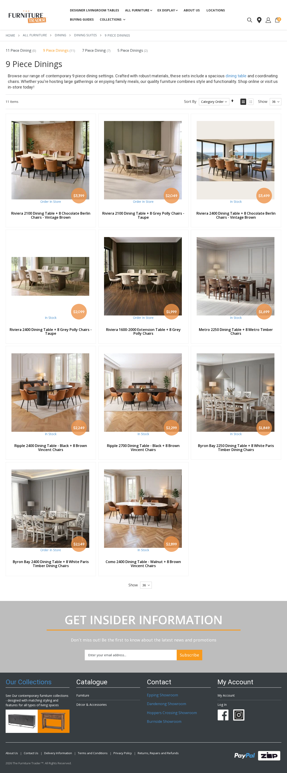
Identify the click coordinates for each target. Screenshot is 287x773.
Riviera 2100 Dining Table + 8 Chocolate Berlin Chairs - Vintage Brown (50, 215)
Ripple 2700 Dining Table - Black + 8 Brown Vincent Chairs (143, 447)
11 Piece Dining (18, 50)
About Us (12, 753)
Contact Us (31, 753)
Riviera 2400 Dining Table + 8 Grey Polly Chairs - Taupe (51, 331)
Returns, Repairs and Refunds (158, 753)
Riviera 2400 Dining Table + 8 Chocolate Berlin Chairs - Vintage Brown (236, 215)
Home (10, 35)
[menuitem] (81, 19)
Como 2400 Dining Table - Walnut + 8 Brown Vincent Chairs (143, 563)
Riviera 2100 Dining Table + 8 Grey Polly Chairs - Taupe (143, 215)
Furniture (82, 695)
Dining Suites (85, 35)
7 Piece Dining (94, 50)
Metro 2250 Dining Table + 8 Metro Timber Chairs (236, 331)
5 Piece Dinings (130, 50)
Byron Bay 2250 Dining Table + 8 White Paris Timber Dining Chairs (236, 447)
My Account (226, 695)
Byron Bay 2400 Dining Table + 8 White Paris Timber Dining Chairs (51, 563)
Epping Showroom (162, 695)
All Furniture (35, 35)
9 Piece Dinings (56, 50)
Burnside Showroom (164, 721)
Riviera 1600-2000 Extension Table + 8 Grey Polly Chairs (143, 331)
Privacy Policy (122, 753)
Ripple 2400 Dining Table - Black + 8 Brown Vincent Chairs (50, 447)
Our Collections (29, 682)
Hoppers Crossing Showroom (172, 712)
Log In (222, 704)
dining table (236, 75)
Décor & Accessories (91, 704)
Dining (60, 35)
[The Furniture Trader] (28, 16)
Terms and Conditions (93, 753)
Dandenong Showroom (166, 703)
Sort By (190, 101)
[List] (251, 102)
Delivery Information (58, 753)
